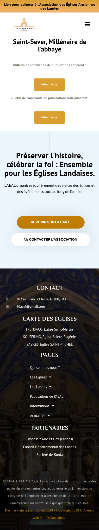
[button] (87, 24)
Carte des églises (50, 319)
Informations (39, 406)
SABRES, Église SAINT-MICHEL (49, 344)
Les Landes (38, 386)
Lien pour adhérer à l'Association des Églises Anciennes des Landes (49, 6)
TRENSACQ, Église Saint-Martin (49, 329)
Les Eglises (38, 377)
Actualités (37, 415)
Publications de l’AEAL (46, 396)
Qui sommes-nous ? (45, 367)
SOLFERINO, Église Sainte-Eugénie (49, 336)
